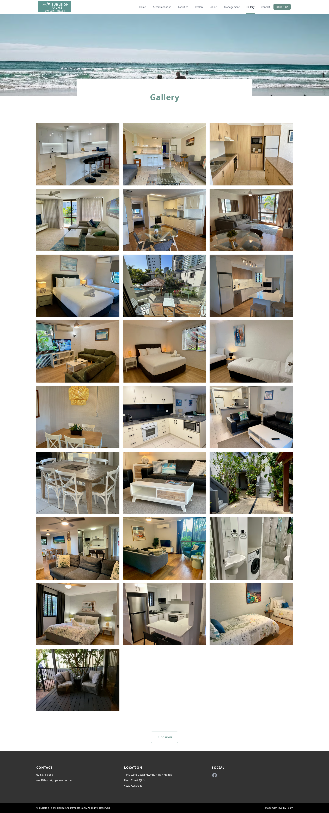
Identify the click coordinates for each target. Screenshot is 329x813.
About (213, 7)
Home (142, 7)
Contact (265, 7)
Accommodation (162, 7)
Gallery (250, 7)
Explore (199, 7)
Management (232, 7)
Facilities (183, 7)
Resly (290, 807)
